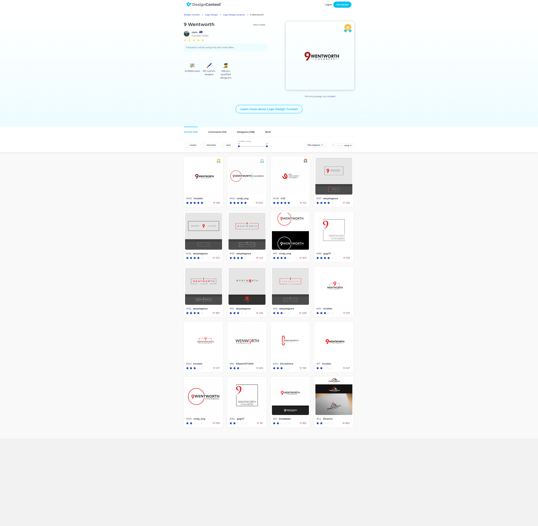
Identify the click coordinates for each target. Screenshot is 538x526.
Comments (217, 132)
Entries (191, 132)
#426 (276, 198)
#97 (275, 253)
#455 (189, 198)
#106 (189, 418)
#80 (232, 363)
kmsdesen (285, 419)
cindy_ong (243, 198)
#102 (232, 198)
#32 (275, 418)
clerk (194, 32)
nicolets (331, 96)
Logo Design (211, 15)
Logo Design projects (234, 15)
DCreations (286, 364)
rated (228, 145)
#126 (189, 253)
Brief (268, 132)
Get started (342, 4)
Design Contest (192, 15)
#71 (318, 363)
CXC (283, 198)
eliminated (211, 145)
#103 (189, 363)
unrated (193, 145)
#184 (233, 418)
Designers (246, 132)
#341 (276, 363)
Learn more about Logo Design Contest (269, 109)
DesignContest (204, 4)
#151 (275, 308)
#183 (319, 253)
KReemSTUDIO (244, 364)
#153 (232, 253)
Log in (328, 4)
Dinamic (328, 419)
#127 (319, 198)
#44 (319, 418)
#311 (232, 308)
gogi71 (327, 253)
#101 (319, 308)
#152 (189, 308)
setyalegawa (330, 198)
